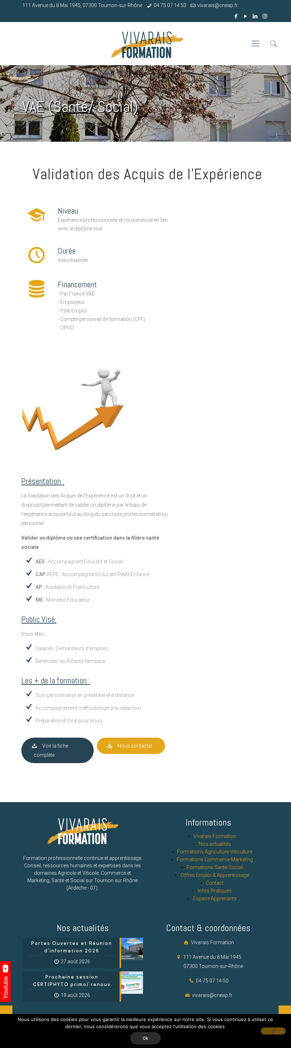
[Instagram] (265, 16)
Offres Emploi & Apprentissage (215, 875)
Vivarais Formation (214, 836)
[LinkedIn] (255, 16)
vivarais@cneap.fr (217, 5)
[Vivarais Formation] (145, 43)
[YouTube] (245, 16)
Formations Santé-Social (215, 867)
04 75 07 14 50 (170, 5)
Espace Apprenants (215, 898)
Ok (145, 1038)
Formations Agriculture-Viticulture (214, 852)
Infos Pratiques (215, 891)
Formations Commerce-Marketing (215, 859)
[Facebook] (236, 16)
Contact (215, 883)
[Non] (273, 1031)
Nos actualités (215, 844)
